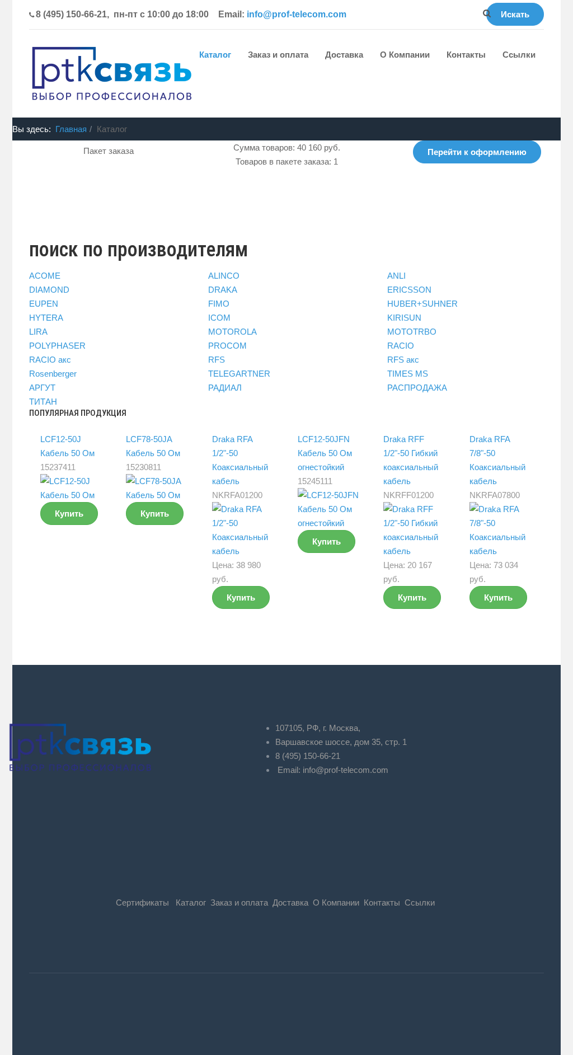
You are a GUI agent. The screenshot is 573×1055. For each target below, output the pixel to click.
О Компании (405, 54)
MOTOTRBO (411, 331)
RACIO (400, 345)
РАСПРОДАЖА (417, 387)
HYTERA (46, 317)
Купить (69, 513)
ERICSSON (409, 289)
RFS (216, 359)
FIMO (218, 303)
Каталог (215, 54)
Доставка (344, 54)
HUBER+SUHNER (422, 303)
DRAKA (222, 289)
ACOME (44, 275)
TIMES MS (407, 373)
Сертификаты (142, 902)
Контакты (466, 54)
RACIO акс (50, 359)
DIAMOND (49, 289)
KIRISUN (404, 317)
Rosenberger (53, 373)
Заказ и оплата (278, 54)
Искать (515, 14)
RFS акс (403, 359)
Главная (71, 129)
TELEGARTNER (239, 373)
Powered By (46, 1018)
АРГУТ (42, 387)
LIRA (38, 331)
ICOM (219, 317)
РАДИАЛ (225, 387)
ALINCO (223, 275)
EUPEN (43, 303)
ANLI (396, 275)
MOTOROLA (232, 331)
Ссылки (519, 54)
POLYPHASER (57, 345)
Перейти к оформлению (477, 152)
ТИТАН (43, 401)
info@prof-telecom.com (296, 14)
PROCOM (227, 345)
